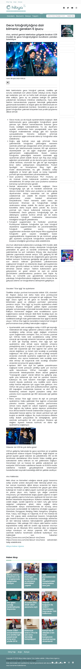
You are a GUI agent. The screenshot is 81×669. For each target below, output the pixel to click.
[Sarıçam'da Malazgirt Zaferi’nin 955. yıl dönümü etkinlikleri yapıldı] (31, 568)
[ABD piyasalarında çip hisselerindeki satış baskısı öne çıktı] (49, 568)
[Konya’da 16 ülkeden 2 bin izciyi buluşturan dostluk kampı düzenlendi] (49, 624)
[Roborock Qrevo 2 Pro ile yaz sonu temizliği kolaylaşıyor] (31, 624)
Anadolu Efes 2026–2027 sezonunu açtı (31, 604)
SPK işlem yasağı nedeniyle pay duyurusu (13, 605)
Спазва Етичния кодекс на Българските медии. (21, 661)
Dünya (28, 16)
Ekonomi (20, 16)
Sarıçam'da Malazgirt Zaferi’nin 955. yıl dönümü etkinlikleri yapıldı (31, 580)
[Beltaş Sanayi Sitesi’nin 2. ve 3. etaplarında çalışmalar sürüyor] (14, 568)
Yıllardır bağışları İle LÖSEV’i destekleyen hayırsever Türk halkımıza (49, 608)
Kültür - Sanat (42, 16)
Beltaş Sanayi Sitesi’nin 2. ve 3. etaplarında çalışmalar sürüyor (13, 578)
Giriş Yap (9, 2)
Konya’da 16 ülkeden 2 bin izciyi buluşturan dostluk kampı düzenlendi (49, 635)
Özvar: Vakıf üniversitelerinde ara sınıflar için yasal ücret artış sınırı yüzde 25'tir (14, 635)
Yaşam (35, 16)
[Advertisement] (67, 84)
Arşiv (15, 2)
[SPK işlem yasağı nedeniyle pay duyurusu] (14, 596)
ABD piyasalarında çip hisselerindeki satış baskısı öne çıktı (48, 580)
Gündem (11, 16)
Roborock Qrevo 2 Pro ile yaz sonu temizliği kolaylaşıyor (31, 634)
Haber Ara (70, 16)
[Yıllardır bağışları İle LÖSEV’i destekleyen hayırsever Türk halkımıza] (49, 596)
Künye (20, 2)
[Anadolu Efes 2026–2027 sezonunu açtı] (31, 596)
